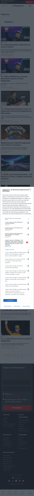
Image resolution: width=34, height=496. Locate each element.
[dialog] (17, 248)
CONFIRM (10, 300)
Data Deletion (7, 306)
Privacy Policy (26, 306)
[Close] (30, 189)
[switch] (27, 223)
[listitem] (17, 219)
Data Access (17, 306)
